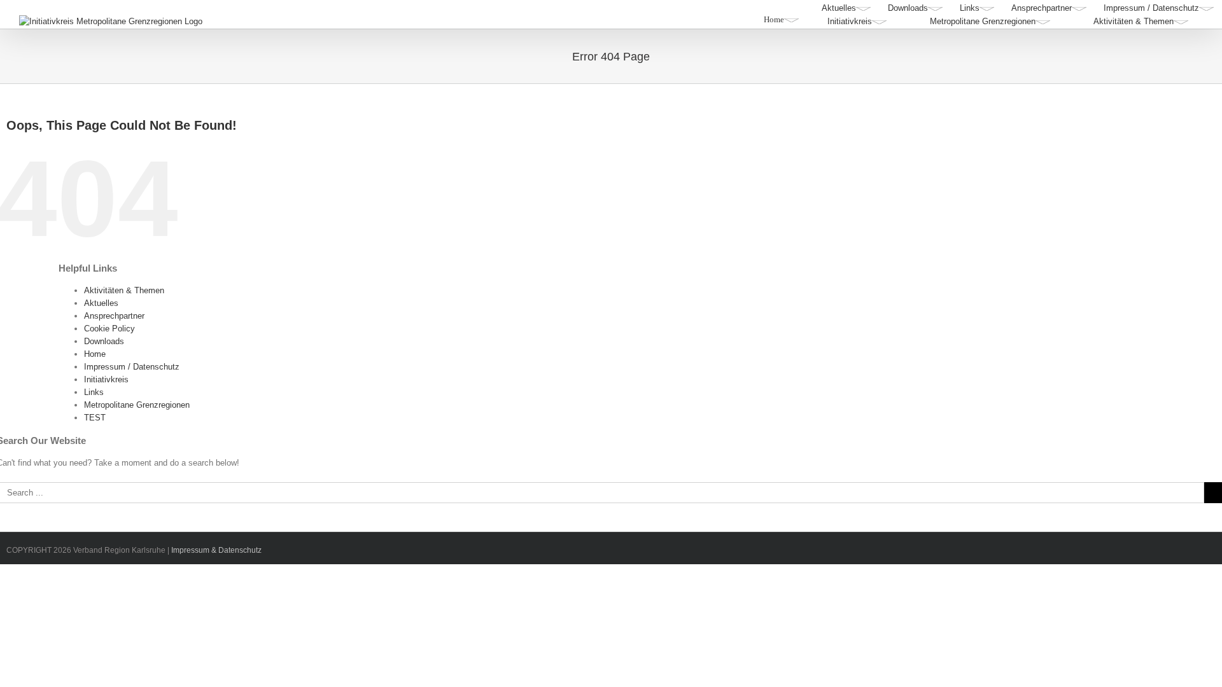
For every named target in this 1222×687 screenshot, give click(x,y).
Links (94, 392)
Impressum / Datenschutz (131, 366)
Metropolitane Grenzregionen (137, 405)
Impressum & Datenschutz (216, 550)
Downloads (104, 341)
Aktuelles (101, 303)
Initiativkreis (106, 379)
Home (95, 354)
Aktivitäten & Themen (124, 290)
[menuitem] (846, 8)
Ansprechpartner (114, 316)
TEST (95, 417)
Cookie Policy (109, 328)
